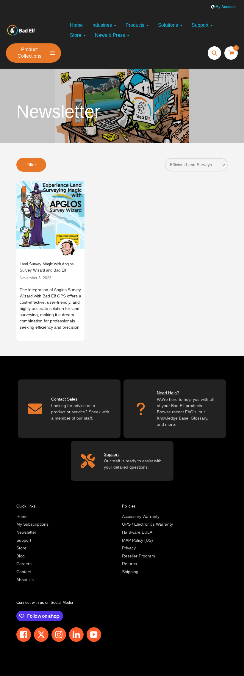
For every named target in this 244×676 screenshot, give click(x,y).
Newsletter (26, 532)
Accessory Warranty (140, 516)
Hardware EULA (137, 532)
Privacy (129, 548)
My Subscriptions (32, 524)
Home (22, 516)
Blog (20, 556)
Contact (23, 571)
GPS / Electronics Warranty (147, 524)
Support (23, 540)
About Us (25, 579)
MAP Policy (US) (137, 540)
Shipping (130, 571)
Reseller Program (138, 556)
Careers (24, 563)
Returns (129, 563)
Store (21, 548)
